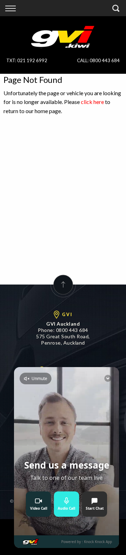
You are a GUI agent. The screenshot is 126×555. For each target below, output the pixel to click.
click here (92, 101)
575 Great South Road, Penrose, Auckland (63, 339)
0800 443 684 (105, 60)
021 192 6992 (32, 60)
